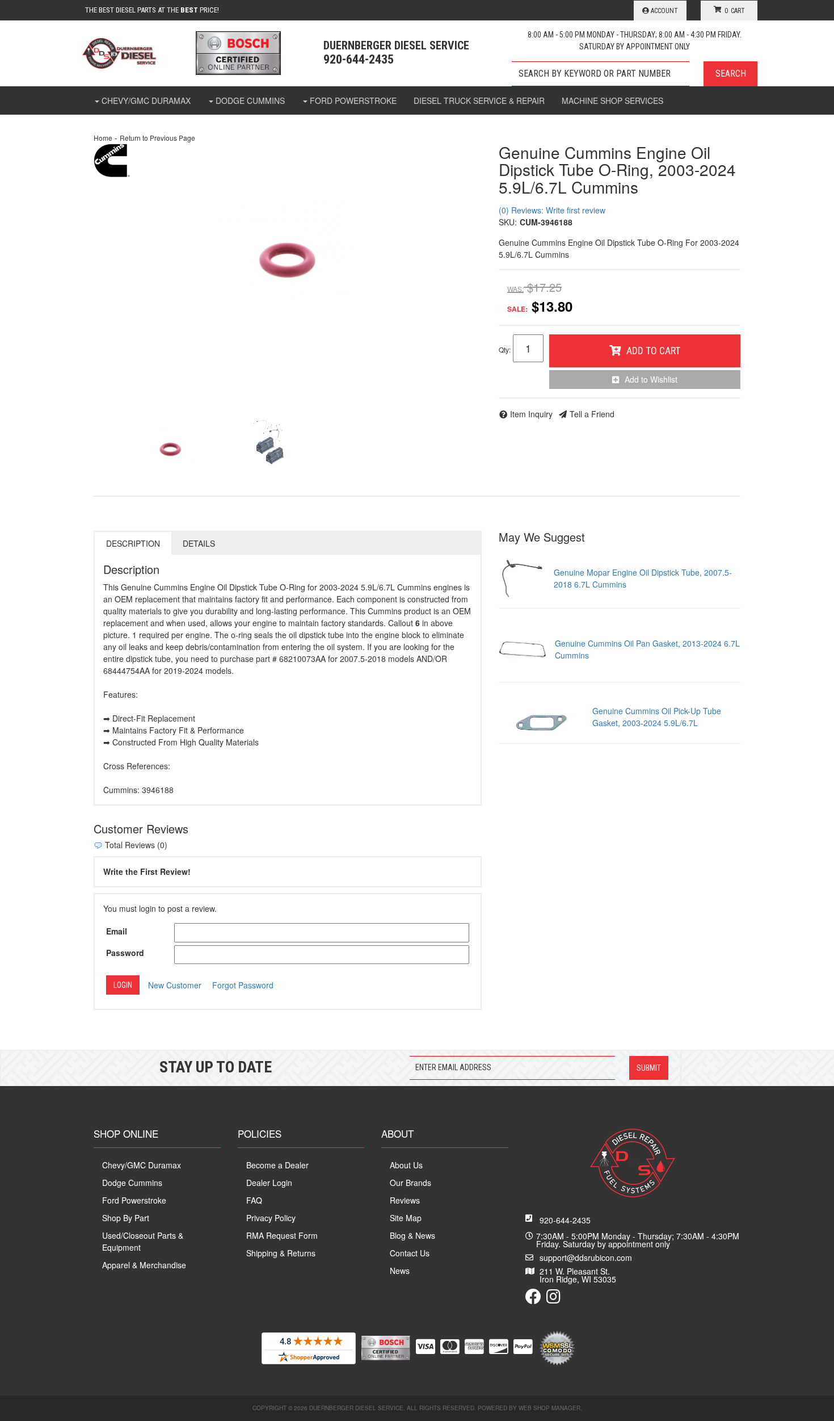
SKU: (508, 222)
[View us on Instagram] (553, 1299)
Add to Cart (653, 351)
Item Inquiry (531, 414)
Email (116, 931)
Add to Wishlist (651, 379)
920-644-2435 (565, 1220)
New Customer (174, 985)
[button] (634, 73)
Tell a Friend (592, 414)
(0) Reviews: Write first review (552, 210)
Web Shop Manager (549, 1408)
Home (103, 137)
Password (125, 952)
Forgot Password (242, 985)
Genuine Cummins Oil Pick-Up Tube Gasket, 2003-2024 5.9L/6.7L (656, 716)
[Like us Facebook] (533, 1299)
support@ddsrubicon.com (586, 1257)
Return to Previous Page (157, 137)
